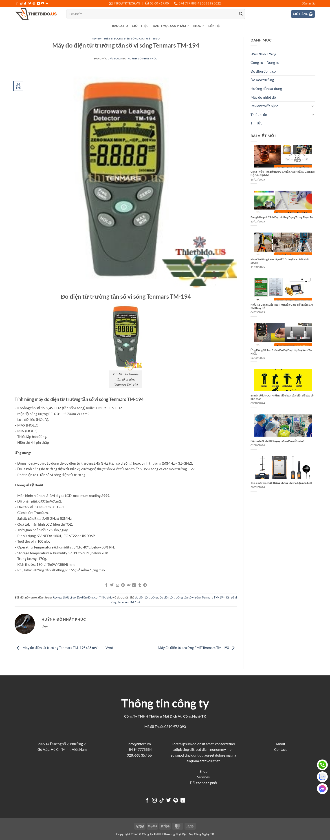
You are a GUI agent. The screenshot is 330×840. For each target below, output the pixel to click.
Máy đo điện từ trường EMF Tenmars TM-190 (194, 647)
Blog (197, 26)
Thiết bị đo (152, 38)
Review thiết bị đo (105, 38)
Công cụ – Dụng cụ (265, 62)
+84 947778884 (139, 749)
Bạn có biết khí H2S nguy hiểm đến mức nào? (277, 441)
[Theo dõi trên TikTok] (25, 3)
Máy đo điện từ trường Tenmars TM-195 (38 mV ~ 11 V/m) (67, 647)
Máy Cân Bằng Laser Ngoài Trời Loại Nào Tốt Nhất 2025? (280, 261)
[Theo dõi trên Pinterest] (34, 3)
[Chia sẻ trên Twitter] (112, 585)
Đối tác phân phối (203, 783)
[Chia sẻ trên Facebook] (106, 585)
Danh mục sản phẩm (169, 26)
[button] (308, 3)
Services (203, 777)
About (280, 744)
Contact (280, 749)
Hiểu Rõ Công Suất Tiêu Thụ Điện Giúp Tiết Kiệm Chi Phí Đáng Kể (282, 306)
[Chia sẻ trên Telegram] (145, 585)
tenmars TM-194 (129, 602)
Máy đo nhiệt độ (263, 97)
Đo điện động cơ (131, 38)
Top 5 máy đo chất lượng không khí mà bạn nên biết (281, 482)
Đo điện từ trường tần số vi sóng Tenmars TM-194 (192, 597)
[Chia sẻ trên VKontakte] (128, 585)
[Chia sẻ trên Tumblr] (139, 585)
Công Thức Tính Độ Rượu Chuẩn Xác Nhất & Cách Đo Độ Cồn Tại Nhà (283, 173)
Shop (203, 771)
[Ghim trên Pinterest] (123, 585)
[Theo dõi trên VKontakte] (47, 3)
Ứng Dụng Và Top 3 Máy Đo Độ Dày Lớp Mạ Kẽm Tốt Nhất (282, 352)
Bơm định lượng (263, 54)
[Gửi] (241, 14)
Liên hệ (214, 26)
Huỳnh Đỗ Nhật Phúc (142, 58)
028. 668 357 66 (139, 755)
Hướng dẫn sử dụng (266, 88)
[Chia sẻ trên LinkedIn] (134, 585)
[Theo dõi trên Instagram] (21, 3)
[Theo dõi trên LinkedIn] (38, 3)
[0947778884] (322, 764)
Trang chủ (119, 26)
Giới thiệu (140, 26)
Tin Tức (256, 123)
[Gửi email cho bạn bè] (117, 585)
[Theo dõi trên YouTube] (42, 3)
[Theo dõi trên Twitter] (29, 3)
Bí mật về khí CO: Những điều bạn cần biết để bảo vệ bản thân (282, 397)
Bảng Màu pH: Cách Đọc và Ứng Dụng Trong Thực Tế (282, 217)
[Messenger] (322, 788)
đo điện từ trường (146, 597)
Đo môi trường (262, 80)
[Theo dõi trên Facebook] (16, 3)
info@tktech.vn (139, 744)
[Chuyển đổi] (312, 106)
